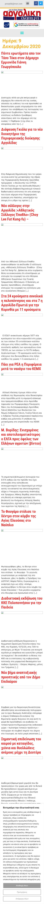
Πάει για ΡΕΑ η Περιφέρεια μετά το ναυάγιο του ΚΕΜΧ (21, 366)
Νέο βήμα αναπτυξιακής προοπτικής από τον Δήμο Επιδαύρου (20, 677)
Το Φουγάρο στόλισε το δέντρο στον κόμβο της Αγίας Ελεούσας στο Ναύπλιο (18, 518)
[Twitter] (41, 3)
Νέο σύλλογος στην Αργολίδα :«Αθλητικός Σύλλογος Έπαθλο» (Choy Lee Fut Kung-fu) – (19, 212)
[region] (22, 854)
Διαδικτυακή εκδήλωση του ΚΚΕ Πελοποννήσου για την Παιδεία (21, 602)
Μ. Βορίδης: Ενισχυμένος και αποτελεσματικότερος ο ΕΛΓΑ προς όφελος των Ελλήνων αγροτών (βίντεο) (21, 436)
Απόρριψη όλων (22, 899)
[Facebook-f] (36, 3)
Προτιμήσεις (22, 892)
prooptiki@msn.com (13, 4)
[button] (28, 3)
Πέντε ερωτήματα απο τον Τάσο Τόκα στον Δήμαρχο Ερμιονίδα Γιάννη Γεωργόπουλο (21, 60)
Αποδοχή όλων (22, 885)
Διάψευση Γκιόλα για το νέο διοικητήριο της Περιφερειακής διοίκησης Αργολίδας (22, 136)
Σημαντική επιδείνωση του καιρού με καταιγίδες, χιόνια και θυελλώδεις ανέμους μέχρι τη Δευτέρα (21, 745)
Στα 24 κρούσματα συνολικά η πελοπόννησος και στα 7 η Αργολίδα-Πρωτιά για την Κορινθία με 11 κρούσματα (22, 303)
